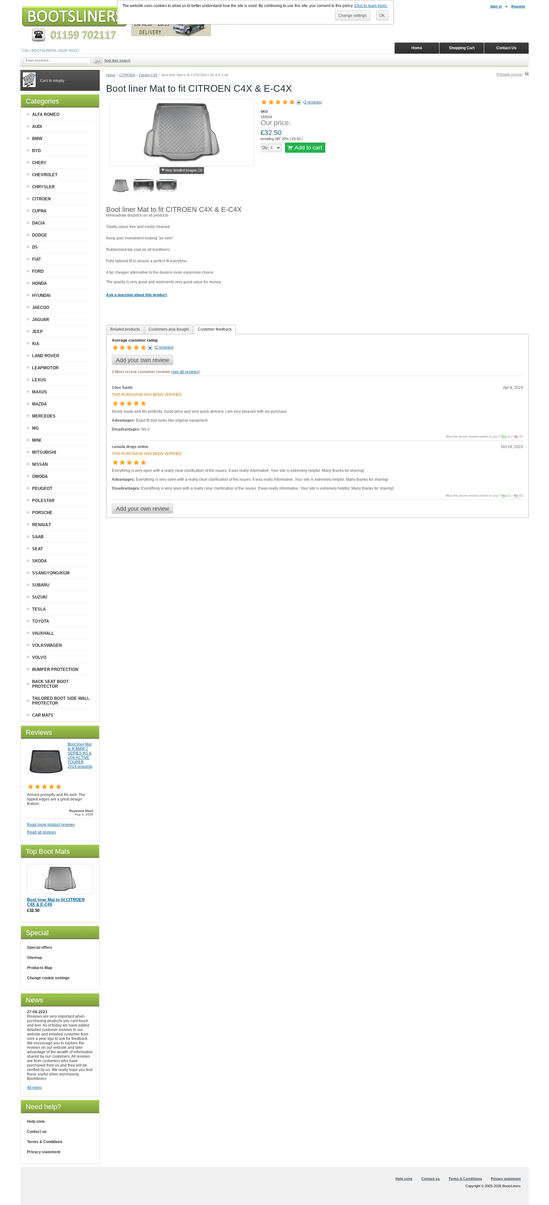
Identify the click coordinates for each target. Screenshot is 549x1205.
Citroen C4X (148, 75)
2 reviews (312, 102)
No (516, 436)
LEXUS (39, 380)
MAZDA (39, 404)
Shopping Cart (462, 48)
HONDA (39, 283)
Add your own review (142, 360)
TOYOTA (40, 621)
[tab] (125, 329)
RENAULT (41, 524)
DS (35, 247)
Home (110, 75)
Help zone (36, 1121)
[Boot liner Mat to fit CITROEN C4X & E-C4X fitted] (143, 187)
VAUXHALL (43, 633)
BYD (36, 150)
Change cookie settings (48, 978)
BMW (37, 138)
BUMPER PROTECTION (55, 669)
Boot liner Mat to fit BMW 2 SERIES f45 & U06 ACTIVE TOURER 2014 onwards (80, 755)
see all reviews (185, 372)
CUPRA (39, 211)
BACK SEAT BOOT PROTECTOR (50, 684)
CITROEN (127, 75)
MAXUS (39, 392)
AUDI (37, 126)
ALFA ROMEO (45, 114)
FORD (38, 271)
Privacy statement (43, 1152)
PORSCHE (42, 512)
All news (34, 1087)
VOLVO (39, 657)
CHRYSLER (43, 186)
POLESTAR (43, 500)
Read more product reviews (51, 824)
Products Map (39, 968)
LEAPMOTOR (45, 367)
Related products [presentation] (125, 329)
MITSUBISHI (44, 452)
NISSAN (40, 464)
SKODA (39, 561)
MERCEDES (44, 416)
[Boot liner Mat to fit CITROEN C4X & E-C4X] (120, 187)
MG (35, 428)
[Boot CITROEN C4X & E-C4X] (166, 187)
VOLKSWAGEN (47, 645)
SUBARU (40, 585)
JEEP (37, 331)
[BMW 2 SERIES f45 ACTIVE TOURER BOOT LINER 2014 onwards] (46, 779)
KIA (35, 343)
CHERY (39, 162)
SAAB (38, 536)
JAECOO (40, 307)
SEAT (37, 548)
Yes (503, 436)
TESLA (39, 609)
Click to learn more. (371, 5)
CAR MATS (42, 715)
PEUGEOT (42, 488)
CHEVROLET (45, 174)
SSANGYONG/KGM (51, 573)
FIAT (36, 259)
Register (518, 6)
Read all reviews (41, 832)
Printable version (509, 74)
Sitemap (34, 957)
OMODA (40, 476)
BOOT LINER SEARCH (117, 60)
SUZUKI (39, 597)
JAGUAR (40, 319)
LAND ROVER (45, 355)
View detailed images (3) (183, 170)
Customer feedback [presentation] (215, 329)
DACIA (38, 223)
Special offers (39, 947)
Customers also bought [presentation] (169, 329)
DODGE (39, 235)
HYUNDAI (41, 295)
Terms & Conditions (45, 1142)
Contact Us (506, 48)
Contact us (37, 1131)
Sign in (496, 6)
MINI (36, 440)
